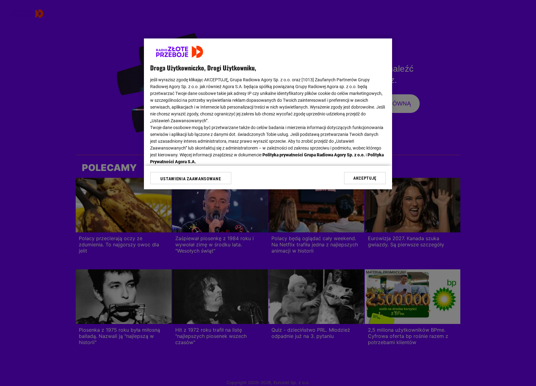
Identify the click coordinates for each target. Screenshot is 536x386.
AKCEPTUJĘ (365, 178)
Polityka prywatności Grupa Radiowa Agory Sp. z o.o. (313, 154)
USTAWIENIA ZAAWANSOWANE (190, 178)
